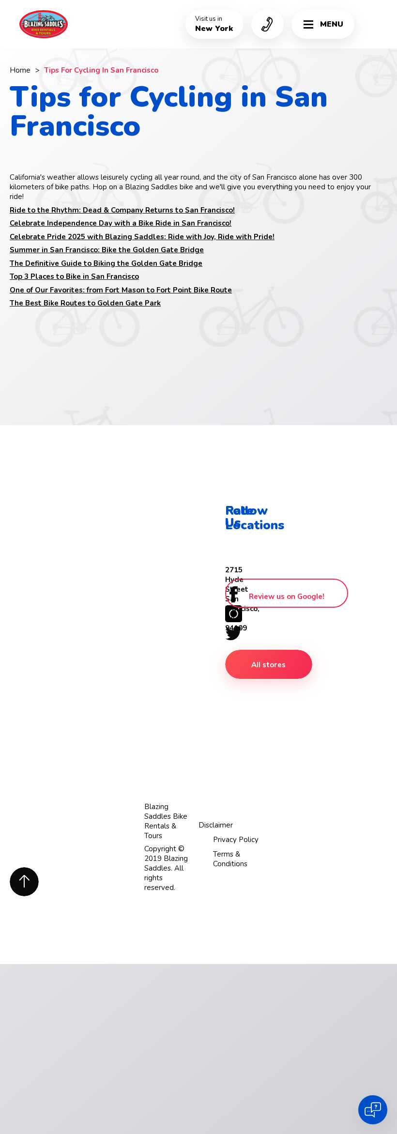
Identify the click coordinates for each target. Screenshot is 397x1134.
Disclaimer (215, 825)
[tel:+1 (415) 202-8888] (267, 24)
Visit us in (214, 24)
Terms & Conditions (230, 859)
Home (20, 70)
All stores (268, 664)
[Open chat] (372, 1109)
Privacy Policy (236, 839)
